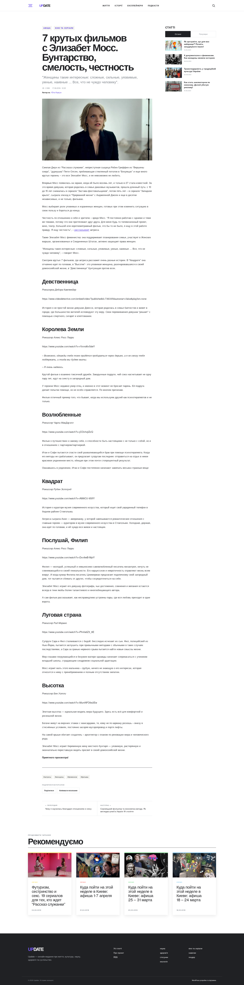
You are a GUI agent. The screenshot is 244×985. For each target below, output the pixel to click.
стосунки (164, 957)
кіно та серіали (64, 28)
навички (192, 952)
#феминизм (72, 777)
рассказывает (81, 229)
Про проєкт (119, 952)
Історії (118, 5)
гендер (192, 957)
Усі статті (118, 948)
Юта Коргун (56, 92)
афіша (47, 28)
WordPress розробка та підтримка (204, 980)
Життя (106, 5)
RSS (115, 957)
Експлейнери (135, 5)
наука (162, 948)
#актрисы (47, 777)
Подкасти (153, 5)
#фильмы (84, 777)
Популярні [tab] (203, 34)
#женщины (59, 777)
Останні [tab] (178, 34)
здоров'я (164, 952)
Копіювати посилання (68, 790)
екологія (164, 961)
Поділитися (49, 790)
